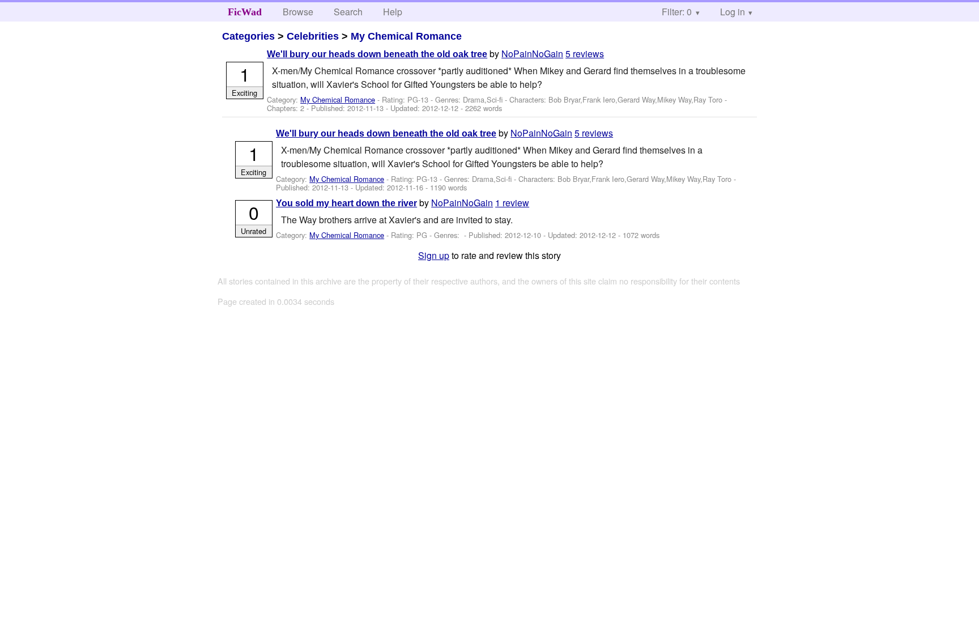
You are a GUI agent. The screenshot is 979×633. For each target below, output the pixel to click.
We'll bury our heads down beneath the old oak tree (377, 54)
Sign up (433, 255)
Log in (732, 11)
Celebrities (313, 36)
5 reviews (584, 53)
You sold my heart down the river (346, 203)
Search (348, 11)
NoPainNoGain (532, 53)
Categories (248, 36)
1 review (512, 202)
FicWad (245, 12)
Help (392, 11)
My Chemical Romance (406, 36)
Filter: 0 (677, 11)
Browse (298, 11)
